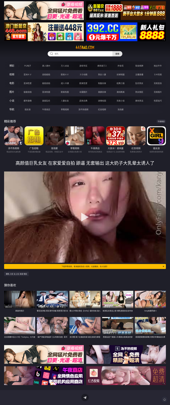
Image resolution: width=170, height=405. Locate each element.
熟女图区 (139, 92)
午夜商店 (46, 109)
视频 (11, 74)
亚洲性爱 (28, 83)
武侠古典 (83, 100)
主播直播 (139, 74)
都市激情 (28, 100)
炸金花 (121, 65)
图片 (11, 92)
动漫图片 (83, 92)
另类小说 (121, 100)
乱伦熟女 (139, 83)
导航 (11, 109)
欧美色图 (65, 92)
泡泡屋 (121, 109)
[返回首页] (165, 400)
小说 (11, 100)
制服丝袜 (102, 83)
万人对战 (65, 65)
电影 (11, 83)
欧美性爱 (83, 83)
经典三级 (121, 83)
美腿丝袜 (102, 92)
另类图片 (158, 92)
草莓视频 (65, 109)
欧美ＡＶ (65, 74)
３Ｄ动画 (83, 74)
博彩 (11, 65)
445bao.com (85, 47)
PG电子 (27, 65)
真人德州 (46, 65)
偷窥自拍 (28, 92)
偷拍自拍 (46, 83)
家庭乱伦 (46, 100)
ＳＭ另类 (158, 74)
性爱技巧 (158, 100)
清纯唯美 (121, 92)
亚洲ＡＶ (28, 74)
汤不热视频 (83, 109)
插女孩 (28, 109)
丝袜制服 (121, 74)
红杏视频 (102, 109)
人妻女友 (65, 100)
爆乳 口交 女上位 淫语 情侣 (16, 274)
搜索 (117, 53)
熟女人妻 (102, 74)
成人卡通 (65, 83)
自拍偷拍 (46, 74)
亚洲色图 (46, 92)
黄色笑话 (139, 100)
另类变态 (158, 83)
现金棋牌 (139, 65)
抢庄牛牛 (158, 65)
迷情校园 (102, 100)
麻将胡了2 (102, 65)
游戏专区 (83, 65)
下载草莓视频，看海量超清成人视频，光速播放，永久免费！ (85, 266)
